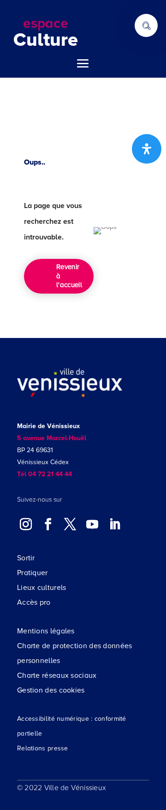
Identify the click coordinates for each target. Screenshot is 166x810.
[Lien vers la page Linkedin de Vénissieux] (115, 524)
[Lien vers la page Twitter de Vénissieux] (70, 524)
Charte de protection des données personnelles (74, 653)
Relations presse (42, 748)
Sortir (26, 558)
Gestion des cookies (51, 690)
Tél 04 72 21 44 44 (44, 474)
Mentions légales (46, 631)
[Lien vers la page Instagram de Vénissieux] (26, 524)
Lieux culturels (41, 587)
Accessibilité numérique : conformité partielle (71, 726)
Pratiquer (32, 572)
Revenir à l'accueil (69, 276)
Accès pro (34, 602)
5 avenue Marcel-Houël (51, 438)
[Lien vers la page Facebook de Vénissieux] (48, 524)
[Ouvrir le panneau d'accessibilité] (146, 149)
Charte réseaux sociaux (57, 675)
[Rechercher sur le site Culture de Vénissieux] (146, 25)
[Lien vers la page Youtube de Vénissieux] (92, 524)
